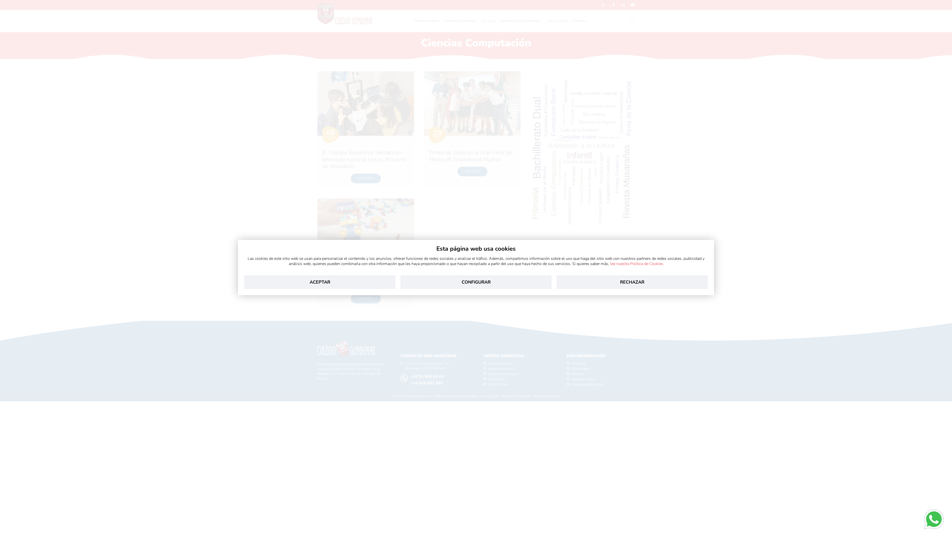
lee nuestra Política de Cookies (636, 264)
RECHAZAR (632, 282)
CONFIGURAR (476, 282)
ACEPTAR (320, 282)
